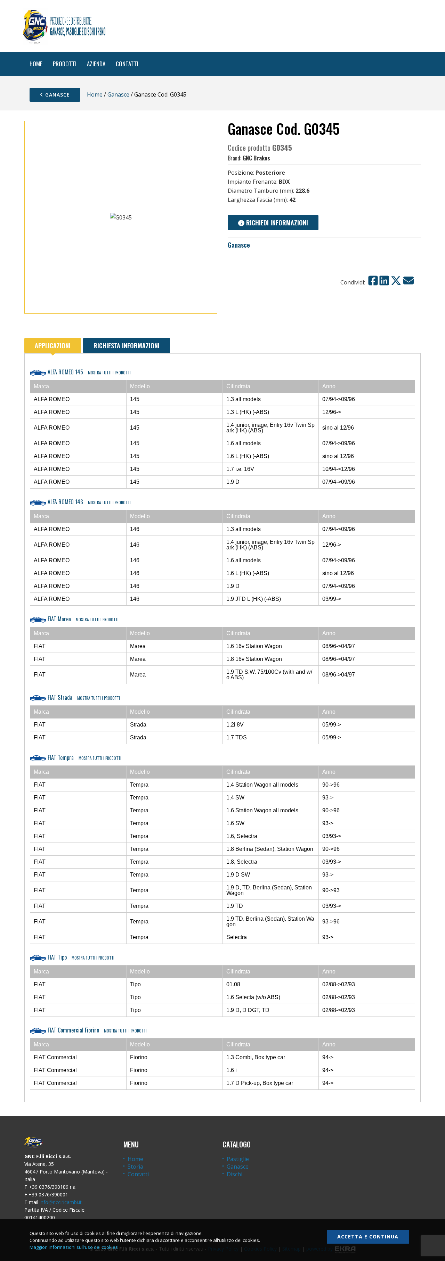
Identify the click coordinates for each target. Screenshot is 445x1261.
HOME (36, 63)
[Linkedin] (384, 280)
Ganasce (56, 94)
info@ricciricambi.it (61, 1202)
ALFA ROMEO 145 (88, 372)
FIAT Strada (83, 697)
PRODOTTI (64, 63)
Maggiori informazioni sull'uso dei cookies (74, 1247)
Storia (135, 1166)
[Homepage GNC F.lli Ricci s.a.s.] (64, 26)
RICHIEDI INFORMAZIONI (276, 222)
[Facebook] (373, 280)
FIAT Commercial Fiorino (96, 1030)
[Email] (408, 280)
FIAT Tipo (80, 957)
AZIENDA (96, 63)
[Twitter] (396, 280)
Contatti (138, 1174)
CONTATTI (127, 63)
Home (95, 94)
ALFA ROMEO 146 (88, 502)
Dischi (234, 1174)
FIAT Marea (82, 619)
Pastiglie (238, 1159)
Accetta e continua (367, 1236)
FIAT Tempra (83, 757)
